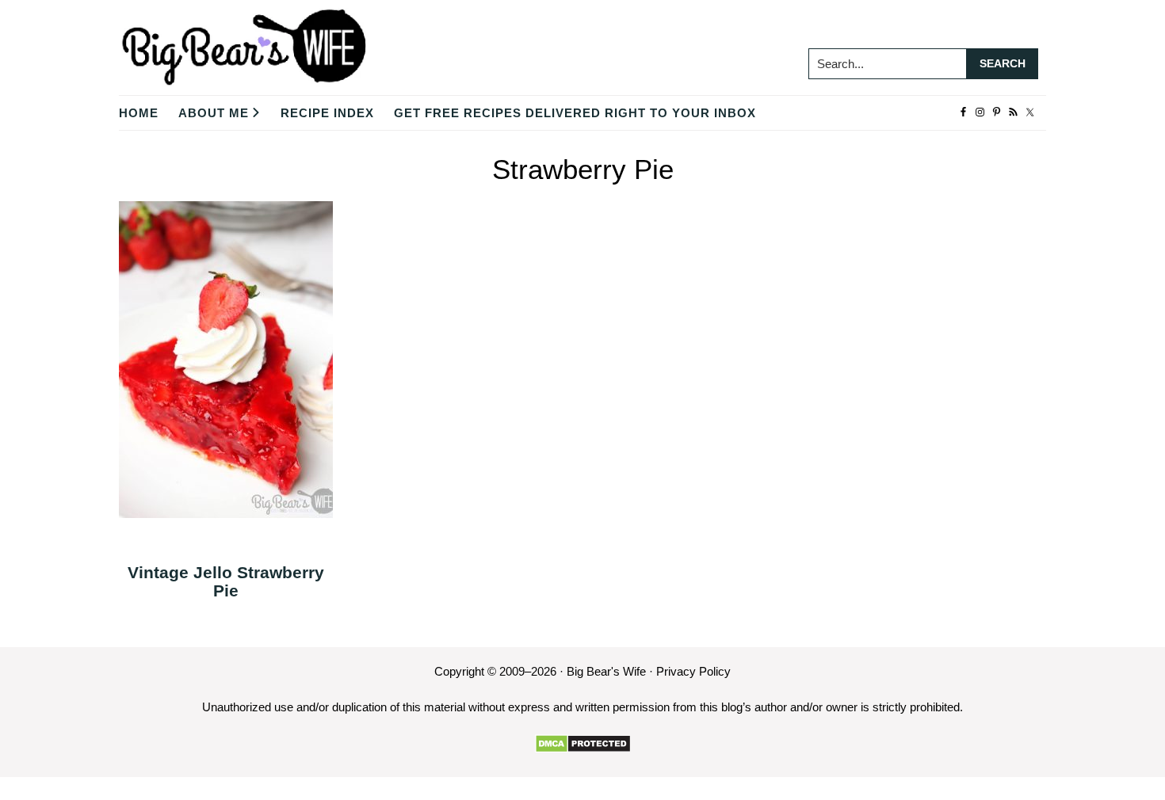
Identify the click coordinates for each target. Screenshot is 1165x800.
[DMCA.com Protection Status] (583, 743)
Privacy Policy (693, 671)
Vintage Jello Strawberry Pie (226, 581)
